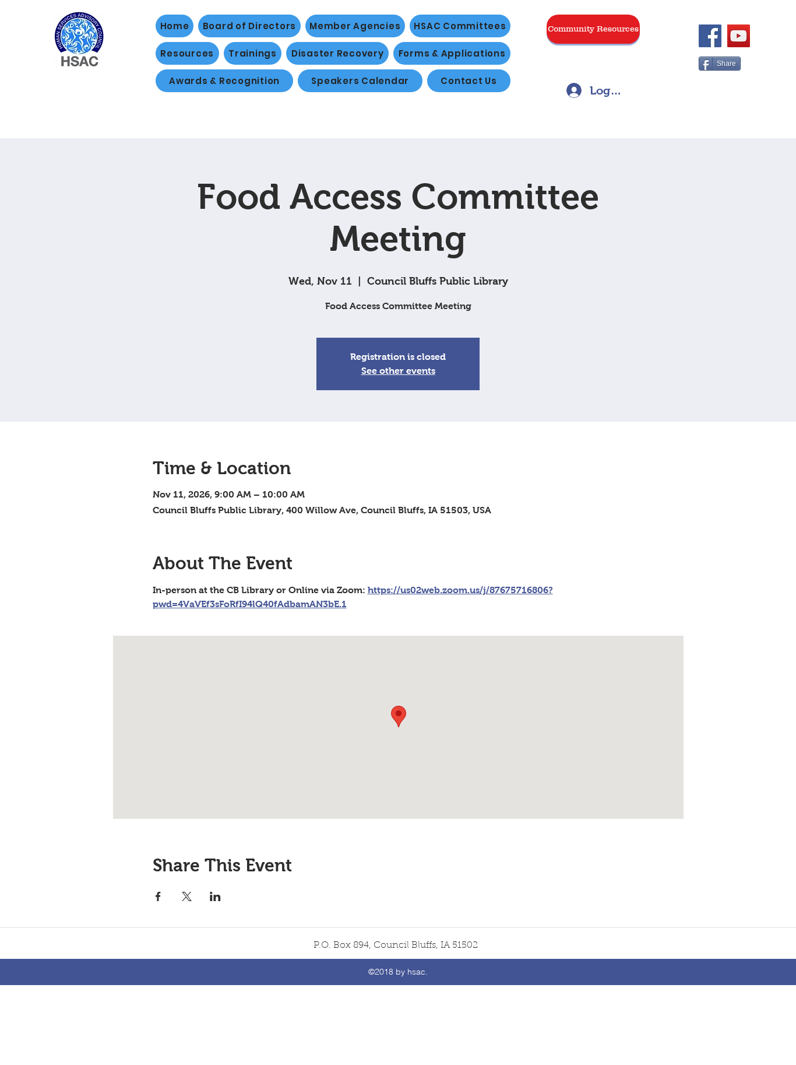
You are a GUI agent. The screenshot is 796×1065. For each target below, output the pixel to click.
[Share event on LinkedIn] (215, 896)
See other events (398, 371)
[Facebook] (710, 35)
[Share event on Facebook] (158, 896)
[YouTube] (738, 35)
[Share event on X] (186, 896)
